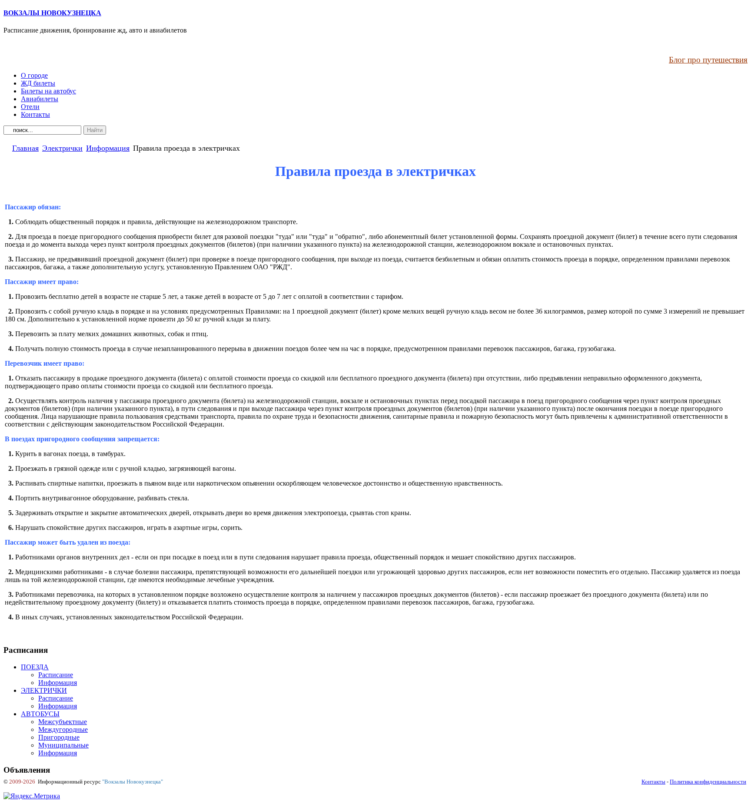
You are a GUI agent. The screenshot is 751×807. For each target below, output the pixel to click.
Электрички (62, 148)
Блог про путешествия (708, 59)
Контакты (653, 781)
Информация (108, 148)
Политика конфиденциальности (708, 781)
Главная (25, 148)
